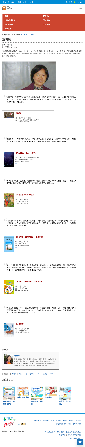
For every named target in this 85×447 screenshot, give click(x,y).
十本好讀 (46, 24)
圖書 (6, 16)
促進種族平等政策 (74, 435)
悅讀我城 (48, 397)
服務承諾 (67, 424)
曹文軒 (31, 374)
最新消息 (46, 420)
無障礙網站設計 (75, 438)
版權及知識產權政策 (73, 432)
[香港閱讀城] (6, 7)
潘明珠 (31, 34)
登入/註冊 (69, 2)
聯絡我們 (59, 424)
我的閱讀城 (9, 24)
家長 (31, 2)
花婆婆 (45, 374)
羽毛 (25, 374)
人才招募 (77, 420)
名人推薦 (24, 34)
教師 (13, 2)
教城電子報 (77, 424)
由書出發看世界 (23, 397)
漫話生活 (8, 29)
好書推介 (46, 16)
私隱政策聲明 (50, 432)
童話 (20, 374)
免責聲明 (62, 435)
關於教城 (37, 420)
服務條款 (60, 432)
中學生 (19, 2)
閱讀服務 (46, 20)
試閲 (16, 163)
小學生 (25, 2)
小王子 (38, 374)
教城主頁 (6, 2)
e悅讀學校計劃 (10, 20)
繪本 (51, 374)
